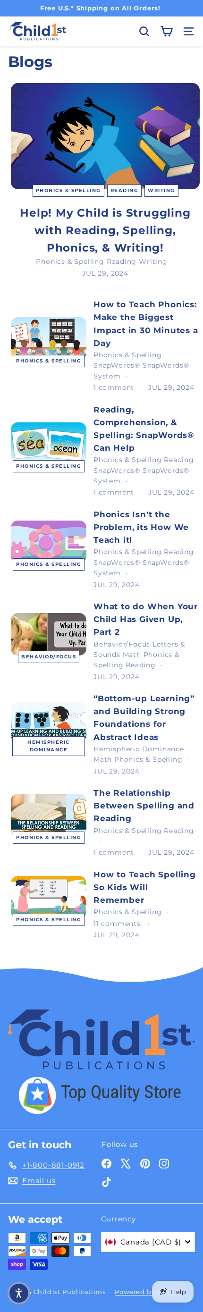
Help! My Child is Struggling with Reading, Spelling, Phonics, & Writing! (105, 230)
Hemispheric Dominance (48, 746)
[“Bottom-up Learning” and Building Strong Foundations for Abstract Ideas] (48, 723)
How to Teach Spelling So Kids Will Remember (144, 887)
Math (132, 654)
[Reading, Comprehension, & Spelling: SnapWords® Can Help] (48, 443)
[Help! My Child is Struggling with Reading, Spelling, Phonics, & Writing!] (105, 136)
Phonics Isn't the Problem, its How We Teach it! (141, 527)
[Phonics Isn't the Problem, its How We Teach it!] (48, 542)
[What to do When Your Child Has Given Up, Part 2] (48, 634)
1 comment (114, 387)
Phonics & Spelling (68, 190)
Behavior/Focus (48, 657)
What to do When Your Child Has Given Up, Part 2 (145, 619)
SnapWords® (116, 365)
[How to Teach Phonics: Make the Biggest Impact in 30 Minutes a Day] (48, 338)
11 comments (118, 923)
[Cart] (166, 31)
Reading (124, 190)
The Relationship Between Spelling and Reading (144, 805)
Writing (161, 190)
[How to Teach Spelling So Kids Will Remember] (48, 897)
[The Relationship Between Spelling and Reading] (48, 815)
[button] (19, 1293)
